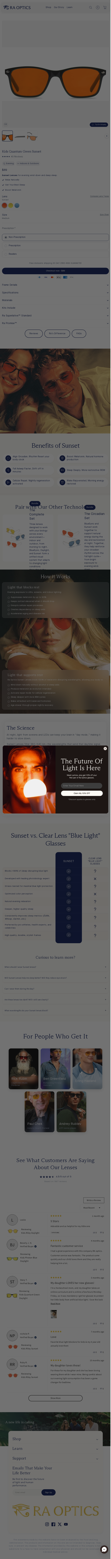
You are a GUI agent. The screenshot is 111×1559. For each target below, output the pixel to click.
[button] (102, 1549)
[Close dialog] (104, 748)
